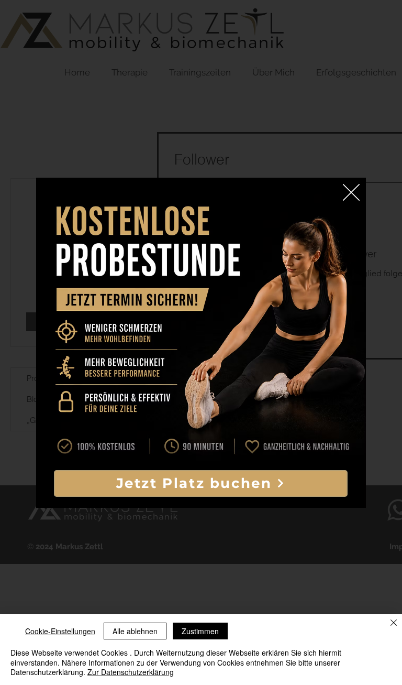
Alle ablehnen (135, 631)
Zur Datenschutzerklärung (130, 672)
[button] (351, 192)
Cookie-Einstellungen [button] (60, 631)
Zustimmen (200, 631)
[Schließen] (393, 623)
